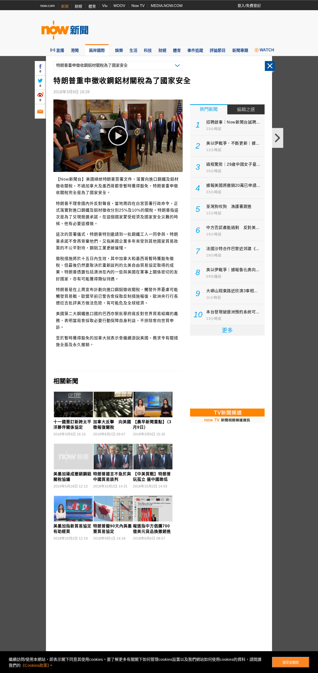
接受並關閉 (290, 662)
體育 (92, 6)
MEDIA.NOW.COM (167, 5)
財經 (78, 6)
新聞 (65, 6)
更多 (227, 330)
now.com (47, 5)
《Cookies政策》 (35, 665)
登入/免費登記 (249, 5)
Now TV (138, 5)
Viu (104, 5)
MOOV (119, 5)
